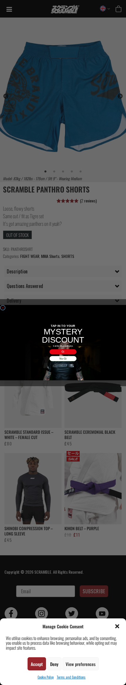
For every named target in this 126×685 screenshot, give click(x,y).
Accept (37, 664)
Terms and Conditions (71, 677)
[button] (117, 626)
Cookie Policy (46, 677)
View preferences (81, 664)
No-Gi (63, 358)
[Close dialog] (3, 307)
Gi (63, 351)
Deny (54, 664)
